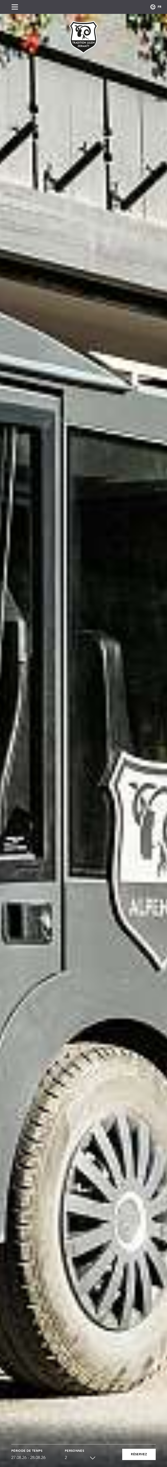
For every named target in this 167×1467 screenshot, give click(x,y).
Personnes (74, 1450)
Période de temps (27, 1450)
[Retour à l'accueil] (83, 37)
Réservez (139, 1454)
